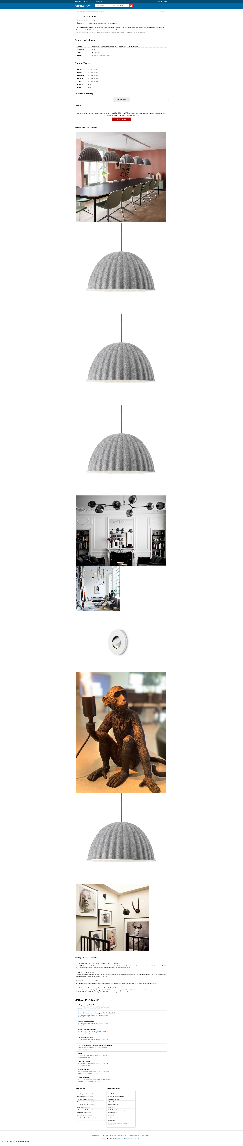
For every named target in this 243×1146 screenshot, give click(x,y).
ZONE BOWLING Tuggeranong (116, 1096)
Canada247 (138, 1138)
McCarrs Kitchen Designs (86, 1021)
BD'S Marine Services (86, 1104)
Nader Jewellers (112, 1101)
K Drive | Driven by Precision (87, 1109)
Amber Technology (84, 1077)
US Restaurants (127, 1138)
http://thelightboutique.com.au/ (101, 55)
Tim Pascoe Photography (85, 1037)
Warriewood (101, 11)
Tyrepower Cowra (84, 1112)
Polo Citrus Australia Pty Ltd (115, 1117)
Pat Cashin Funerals (113, 1094)
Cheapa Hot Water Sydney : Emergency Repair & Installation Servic (99, 1013)
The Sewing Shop (112, 1112)
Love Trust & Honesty (86, 1099)
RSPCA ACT (111, 1115)
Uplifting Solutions (83, 1069)
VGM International (84, 1061)
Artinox (80, 1053)
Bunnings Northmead (113, 1104)
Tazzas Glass (83, 1107)
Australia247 (83, 6)
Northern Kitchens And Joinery (87, 1029)
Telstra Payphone (85, 1094)
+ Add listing (105, 1135)
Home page (78, 1)
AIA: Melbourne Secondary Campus (117, 1109)
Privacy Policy (122, 1135)
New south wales (81, 11)
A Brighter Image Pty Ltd (86, 1005)
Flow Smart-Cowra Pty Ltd (87, 1101)
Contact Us (99, 1)
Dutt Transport (111, 1120)
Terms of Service (134, 1135)
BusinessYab (116, 1138)
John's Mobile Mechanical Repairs (88, 1117)
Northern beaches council (92, 11)
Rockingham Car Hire (113, 1099)
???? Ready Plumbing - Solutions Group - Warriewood (95, 1045)
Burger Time (111, 1107)
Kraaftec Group (84, 1115)
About (92, 1)
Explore (85, 1)
